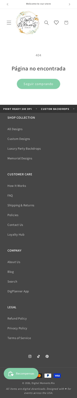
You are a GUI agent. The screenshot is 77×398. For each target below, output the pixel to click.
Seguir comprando (38, 84)
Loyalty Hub (15, 234)
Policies (13, 215)
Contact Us (15, 225)
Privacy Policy (17, 328)
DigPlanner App (18, 291)
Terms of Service (19, 338)
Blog (10, 272)
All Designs (15, 129)
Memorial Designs (19, 158)
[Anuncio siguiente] (69, 4)
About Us (13, 262)
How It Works (16, 186)
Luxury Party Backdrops (24, 148)
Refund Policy (17, 318)
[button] (9, 23)
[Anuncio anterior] (7, 4)
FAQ (10, 195)
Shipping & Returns (20, 205)
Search (12, 281)
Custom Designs (18, 139)
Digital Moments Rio (43, 383)
